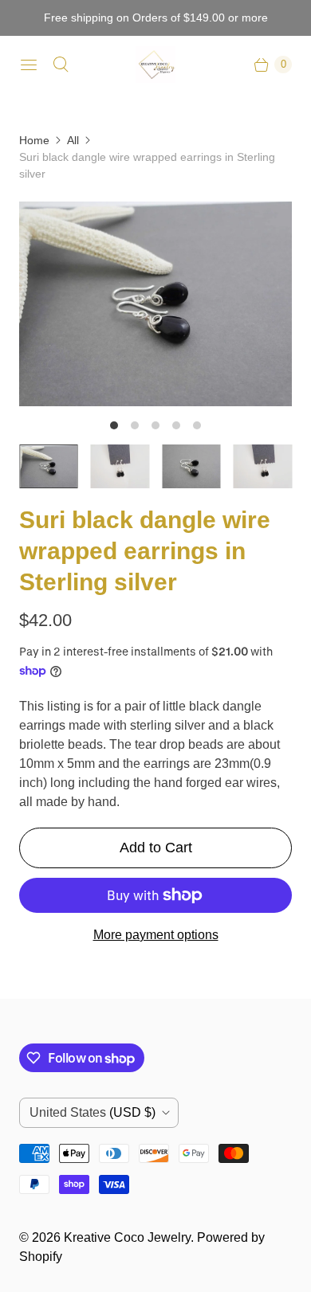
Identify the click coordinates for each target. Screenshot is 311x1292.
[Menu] (29, 64)
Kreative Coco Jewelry (127, 1237)
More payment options (155, 935)
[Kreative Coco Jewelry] (155, 64)
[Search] (61, 64)
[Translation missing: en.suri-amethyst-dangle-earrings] (48, 466)
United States (93, 1112)
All (73, 140)
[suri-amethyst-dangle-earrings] (155, 304)
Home (34, 140)
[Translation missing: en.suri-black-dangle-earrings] (120, 466)
